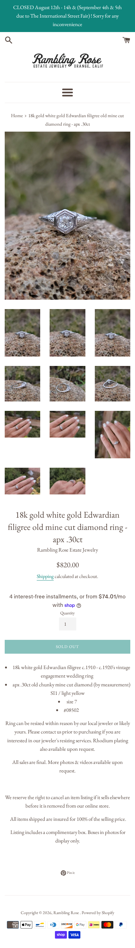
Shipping (45, 576)
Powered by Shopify (98, 912)
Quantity (67, 613)
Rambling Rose (66, 912)
